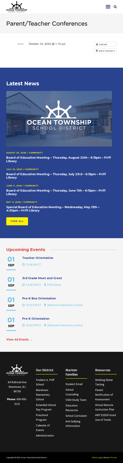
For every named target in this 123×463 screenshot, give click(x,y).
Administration (45, 435)
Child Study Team (76, 400)
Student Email (74, 384)
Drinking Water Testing (104, 382)
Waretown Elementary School (43, 394)
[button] (108, 6)
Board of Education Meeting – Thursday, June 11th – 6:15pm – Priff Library (56, 192)
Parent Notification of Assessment (104, 394)
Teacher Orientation (37, 258)
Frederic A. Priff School (45, 382)
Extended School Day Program (46, 407)
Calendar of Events (43, 427)
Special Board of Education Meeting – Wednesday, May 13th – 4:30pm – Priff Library (52, 208)
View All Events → (19, 339)
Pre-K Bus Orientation (39, 298)
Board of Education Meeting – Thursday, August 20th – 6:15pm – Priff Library (58, 159)
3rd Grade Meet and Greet (42, 278)
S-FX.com (113, 457)
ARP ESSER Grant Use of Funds (105, 417)
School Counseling (72, 392)
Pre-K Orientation (35, 318)
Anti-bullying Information (73, 423)
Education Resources (72, 408)
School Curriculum (76, 416)
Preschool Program (42, 417)
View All (17, 221)
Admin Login (97, 457)
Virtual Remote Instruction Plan (104, 407)
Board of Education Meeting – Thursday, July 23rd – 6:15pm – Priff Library (56, 176)
